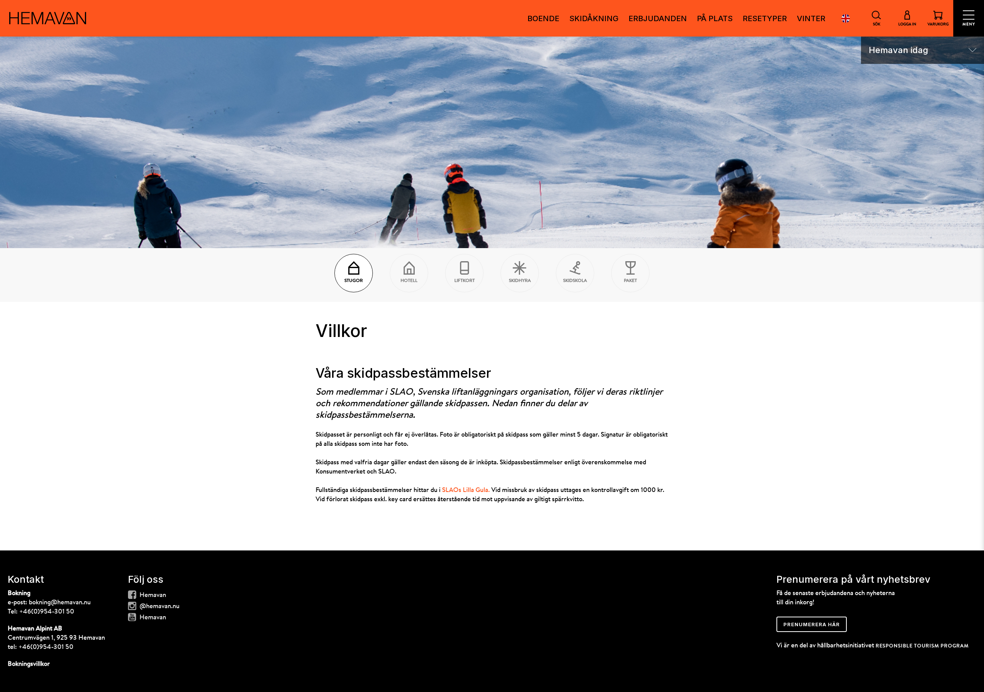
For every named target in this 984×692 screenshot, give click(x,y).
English (845, 18)
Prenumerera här (811, 624)
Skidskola (575, 280)
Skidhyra (520, 280)
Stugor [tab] (353, 280)
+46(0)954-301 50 (46, 612)
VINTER (811, 18)
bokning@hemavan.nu (60, 602)
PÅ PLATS (715, 18)
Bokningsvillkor (29, 664)
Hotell (409, 280)
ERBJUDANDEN (657, 18)
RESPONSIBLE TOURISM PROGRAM (922, 646)
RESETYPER (765, 18)
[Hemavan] (47, 18)
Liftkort (464, 280)
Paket (630, 280)
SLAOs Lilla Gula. (466, 490)
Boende (543, 18)
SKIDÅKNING (593, 18)
